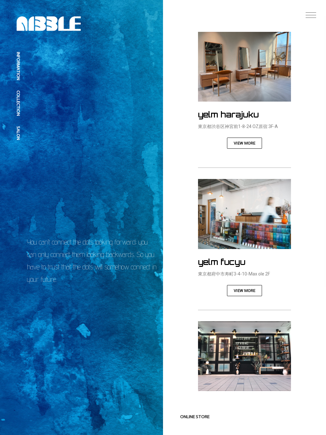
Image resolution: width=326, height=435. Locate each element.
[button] (311, 15)
